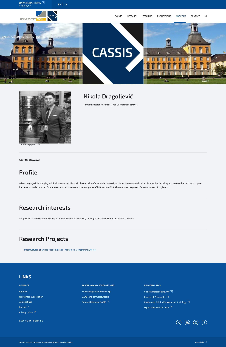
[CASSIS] (38, 16)
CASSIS (6, 36)
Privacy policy (26, 312)
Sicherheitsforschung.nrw (157, 291)
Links (25, 276)
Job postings (25, 302)
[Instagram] (195, 323)
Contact (195, 16)
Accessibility (199, 342)
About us (181, 16)
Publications (164, 16)
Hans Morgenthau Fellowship (96, 291)
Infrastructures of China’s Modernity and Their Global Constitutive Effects (60, 249)
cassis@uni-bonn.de (31, 321)
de (66, 4)
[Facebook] (204, 323)
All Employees (35, 36)
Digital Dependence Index (156, 307)
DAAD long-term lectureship (95, 297)
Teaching (147, 16)
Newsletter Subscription (31, 297)
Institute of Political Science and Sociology (165, 302)
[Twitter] (178, 323)
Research (132, 16)
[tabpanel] (113, 53)
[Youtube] (187, 323)
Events (118, 16)
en (59, 4)
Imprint (22, 307)
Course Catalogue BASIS (94, 302)
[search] (205, 18)
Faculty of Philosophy (154, 297)
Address (23, 291)
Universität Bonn (30, 2)
